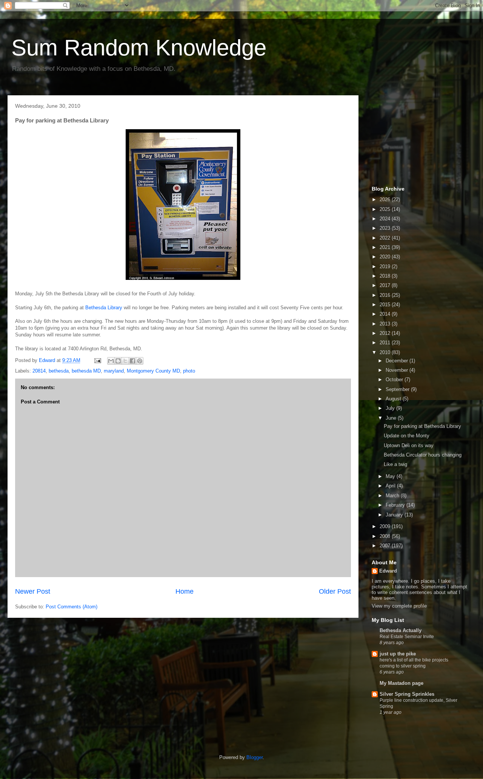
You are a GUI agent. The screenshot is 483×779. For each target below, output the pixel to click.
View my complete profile (399, 606)
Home (184, 591)
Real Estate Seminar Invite (407, 636)
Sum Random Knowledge (138, 47)
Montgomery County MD (153, 371)
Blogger (254, 757)
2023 (386, 228)
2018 (386, 276)
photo (189, 371)
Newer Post (32, 591)
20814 (39, 371)
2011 (386, 342)
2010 (386, 352)
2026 (386, 199)
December (397, 361)
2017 (386, 285)
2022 (386, 238)
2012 (386, 333)
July (391, 408)
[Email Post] (97, 360)
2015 (386, 304)
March (393, 495)
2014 (386, 314)
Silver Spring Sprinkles (407, 694)
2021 (386, 247)
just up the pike (398, 654)
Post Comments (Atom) (71, 606)
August (394, 399)
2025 (386, 209)
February (396, 505)
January (395, 515)
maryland (114, 371)
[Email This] (111, 361)
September (398, 389)
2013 (386, 324)
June (392, 418)
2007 (386, 545)
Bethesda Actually (400, 630)
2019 (386, 266)
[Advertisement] (409, 138)
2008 (386, 536)
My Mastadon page (401, 683)
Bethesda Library (103, 307)
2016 (386, 295)
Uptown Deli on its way (409, 445)
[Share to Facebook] (132, 361)
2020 (386, 257)
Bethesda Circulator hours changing (422, 455)
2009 (386, 526)
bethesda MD (86, 371)
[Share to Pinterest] (139, 361)
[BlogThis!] (118, 361)
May (391, 476)
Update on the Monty (406, 435)
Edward (388, 571)
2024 (386, 218)
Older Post (335, 591)
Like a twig (395, 464)
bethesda (59, 371)
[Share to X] (125, 361)
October (395, 379)
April (391, 486)
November (397, 370)
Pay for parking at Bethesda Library (422, 426)
